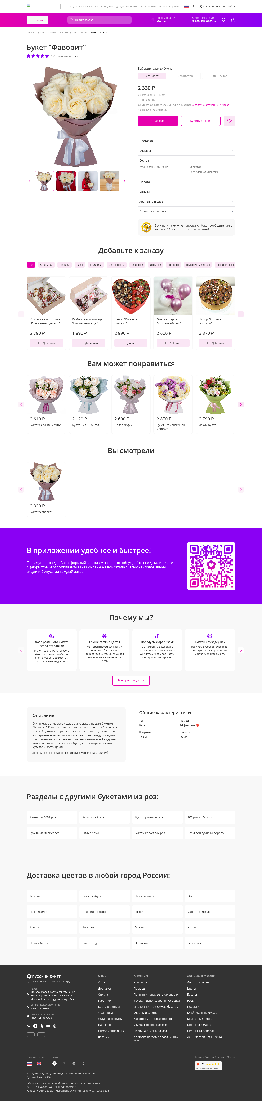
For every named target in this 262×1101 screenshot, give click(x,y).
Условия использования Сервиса (157, 1001)
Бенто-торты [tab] (116, 264)
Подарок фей (123, 421)
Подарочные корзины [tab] (230, 264)
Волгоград (89, 943)
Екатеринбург (91, 896)
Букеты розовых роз (149, 817)
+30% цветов (184, 76)
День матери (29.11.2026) (204, 1037)
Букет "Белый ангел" (86, 421)
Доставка (78, 6)
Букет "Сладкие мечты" (45, 421)
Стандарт (152, 76)
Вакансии (104, 1037)
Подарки (193, 1007)
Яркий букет (207, 421)
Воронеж (88, 927)
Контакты (150, 6)
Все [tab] (31, 264)
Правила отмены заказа (150, 1031)
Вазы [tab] (80, 264)
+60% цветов (218, 76)
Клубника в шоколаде (202, 1013)
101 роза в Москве (200, 817)
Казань (192, 927)
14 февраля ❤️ (190, 725)
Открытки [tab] (46, 264)
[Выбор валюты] (193, 6)
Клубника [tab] (96, 264)
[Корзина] (232, 19)
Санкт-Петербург (199, 912)
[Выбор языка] (186, 6)
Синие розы (90, 833)
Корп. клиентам (134, 6)
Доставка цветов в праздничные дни (156, 1039)
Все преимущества (131, 680)
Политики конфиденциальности (156, 994)
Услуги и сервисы (110, 1019)
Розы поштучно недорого (206, 833)
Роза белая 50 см (149, 167)
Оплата (89, 6)
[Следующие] (124, 181)
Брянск (34, 927)
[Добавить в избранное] (229, 121)
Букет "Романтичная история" (171, 423)
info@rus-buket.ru (42, 1017)
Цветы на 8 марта (199, 1025)
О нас (69, 6)
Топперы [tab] (173, 264)
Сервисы (174, 6)
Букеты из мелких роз (45, 833)
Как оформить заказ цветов (153, 1019)
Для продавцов (115, 6)
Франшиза (105, 1013)
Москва (140, 927)
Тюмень (35, 896)
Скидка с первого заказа (151, 1025)
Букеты (192, 994)
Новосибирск (39, 943)
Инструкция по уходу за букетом (156, 1007)
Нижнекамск (38, 912)
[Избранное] (223, 19)
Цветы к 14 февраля (200, 1031)
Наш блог (104, 1025)
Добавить (49, 343)
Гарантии (100, 6)
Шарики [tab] (65, 264)
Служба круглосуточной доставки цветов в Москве (62, 1073)
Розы (190, 1001)
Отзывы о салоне (145, 1013)
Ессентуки (194, 943)
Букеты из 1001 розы (44, 817)
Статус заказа (211, 6)
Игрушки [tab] (155, 264)
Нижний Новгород (95, 912)
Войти (231, 6)
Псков (139, 912)
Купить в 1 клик (200, 121)
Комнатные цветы (199, 1019)
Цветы (191, 988)
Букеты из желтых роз (150, 833)
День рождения (198, 982)
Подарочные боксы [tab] (198, 264)
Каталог (40, 20)
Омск (191, 896)
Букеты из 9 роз (93, 817)
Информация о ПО (111, 1031)
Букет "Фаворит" (41, 508)
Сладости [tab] (137, 264)
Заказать (161, 121)
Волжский (142, 943)
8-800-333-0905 (40, 1008)
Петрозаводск (144, 896)
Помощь (163, 6)
